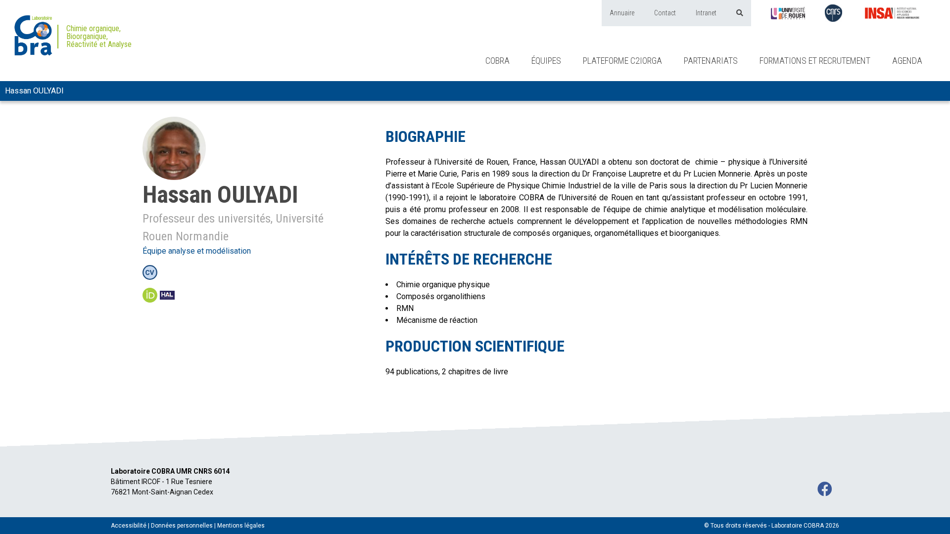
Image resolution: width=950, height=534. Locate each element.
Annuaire (622, 13)
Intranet (706, 13)
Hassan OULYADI (34, 90)
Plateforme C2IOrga (622, 60)
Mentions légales (241, 525)
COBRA (497, 60)
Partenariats (711, 60)
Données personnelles (182, 525)
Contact (665, 13)
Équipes (546, 60)
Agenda (907, 60)
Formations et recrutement (815, 60)
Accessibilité (128, 525)
